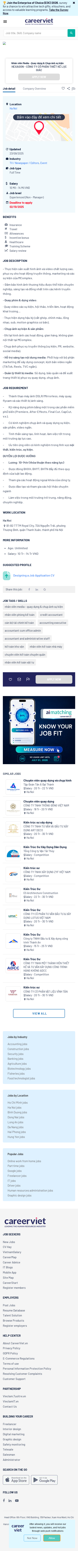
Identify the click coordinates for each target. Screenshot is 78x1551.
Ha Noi (13, 108)
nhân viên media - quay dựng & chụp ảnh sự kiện (34, 606)
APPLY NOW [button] (39, 77)
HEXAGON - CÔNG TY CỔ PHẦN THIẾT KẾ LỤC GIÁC (39, 68)
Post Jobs (9, 1305)
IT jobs (12, 1180)
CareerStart (10, 1282)
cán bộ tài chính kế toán (19, 622)
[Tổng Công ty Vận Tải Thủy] (13, 853)
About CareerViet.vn (15, 1343)
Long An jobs (15, 1122)
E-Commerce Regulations (18, 1358)
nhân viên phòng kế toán (19, 614)
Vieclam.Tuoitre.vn (14, 1396)
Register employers (15, 1325)
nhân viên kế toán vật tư (19, 662)
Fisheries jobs (16, 1073)
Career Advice (11, 1262)
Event (43, 163)
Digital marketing (13, 1434)
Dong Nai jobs (16, 1117)
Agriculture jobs (17, 1063)
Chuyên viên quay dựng (38, 801)
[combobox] (36, 33)
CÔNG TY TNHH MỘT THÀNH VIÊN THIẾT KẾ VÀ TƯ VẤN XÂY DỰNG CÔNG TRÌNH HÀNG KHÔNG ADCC (46, 967)
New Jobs (9, 1242)
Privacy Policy (11, 1348)
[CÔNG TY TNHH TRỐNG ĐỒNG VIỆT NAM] (13, 808)
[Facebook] (4, 1500)
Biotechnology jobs (19, 1068)
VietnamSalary (12, 1252)
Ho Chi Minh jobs (18, 1102)
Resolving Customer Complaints (22, 1373)
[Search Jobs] (71, 33)
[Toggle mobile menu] (5, 21)
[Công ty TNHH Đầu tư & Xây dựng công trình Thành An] (13, 941)
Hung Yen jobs (16, 1137)
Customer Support (14, 1379)
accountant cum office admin (23, 630)
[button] (74, 2)
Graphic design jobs (19, 1195)
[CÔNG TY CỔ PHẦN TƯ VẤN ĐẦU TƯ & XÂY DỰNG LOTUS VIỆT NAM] (13, 916)
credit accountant (51, 614)
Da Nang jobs (15, 1127)
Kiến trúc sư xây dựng (37, 822)
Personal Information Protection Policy (27, 1368)
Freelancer (9, 1424)
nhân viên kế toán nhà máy (46, 646)
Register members (14, 1287)
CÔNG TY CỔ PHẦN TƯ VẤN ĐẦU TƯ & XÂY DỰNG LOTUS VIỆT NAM (47, 915)
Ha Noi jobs (14, 1107)
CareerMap (9, 1257)
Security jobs (15, 1054)
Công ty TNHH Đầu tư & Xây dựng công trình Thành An (45, 940)
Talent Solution (12, 1315)
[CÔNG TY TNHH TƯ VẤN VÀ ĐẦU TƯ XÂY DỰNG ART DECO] (13, 829)
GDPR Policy (10, 1353)
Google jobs (15, 1170)
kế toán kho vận (14, 646)
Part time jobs (16, 1165)
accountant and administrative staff (27, 638)
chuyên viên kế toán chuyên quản (25, 654)
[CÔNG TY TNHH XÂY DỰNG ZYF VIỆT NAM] (13, 874)
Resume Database (14, 1310)
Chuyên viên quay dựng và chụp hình (47, 780)
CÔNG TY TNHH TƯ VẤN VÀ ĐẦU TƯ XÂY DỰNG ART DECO (45, 828)
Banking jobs (15, 1058)
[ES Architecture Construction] (13, 895)
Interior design (12, 1429)
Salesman (9, 1454)
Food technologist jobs (21, 1078)
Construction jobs (18, 1049)
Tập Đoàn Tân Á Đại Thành (38, 784)
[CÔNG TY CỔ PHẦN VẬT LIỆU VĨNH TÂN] (13, 994)
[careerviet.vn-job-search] (16, 1480)
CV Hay (7, 1247)
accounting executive (53, 622)
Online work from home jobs (24, 1161)
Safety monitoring (14, 1444)
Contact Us (10, 1406)
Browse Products (13, 1320)
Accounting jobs (17, 1044)
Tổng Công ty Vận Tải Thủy (38, 851)
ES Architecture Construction (40, 893)
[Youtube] (17, 1500)
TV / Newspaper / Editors (24, 163)
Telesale (8, 1449)
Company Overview (34, 88)
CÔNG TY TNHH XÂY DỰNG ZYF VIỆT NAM (46, 872)
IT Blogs (8, 1267)
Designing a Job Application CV (34, 575)
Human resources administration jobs (30, 1190)
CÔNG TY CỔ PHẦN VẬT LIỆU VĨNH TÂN (45, 991)
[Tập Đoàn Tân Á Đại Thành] (13, 787)
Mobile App (9, 1272)
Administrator (11, 1459)
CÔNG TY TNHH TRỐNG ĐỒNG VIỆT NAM (46, 805)
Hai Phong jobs (17, 1132)
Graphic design (12, 1439)
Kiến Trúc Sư (31, 889)
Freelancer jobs (17, 1175)
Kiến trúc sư (31, 868)
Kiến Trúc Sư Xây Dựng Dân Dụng (45, 847)
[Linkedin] (10, 1500)
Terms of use (11, 1363)
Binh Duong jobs (17, 1112)
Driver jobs (14, 1185)
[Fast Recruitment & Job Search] (39, 21)
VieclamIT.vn (11, 1401)
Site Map (8, 1277)
